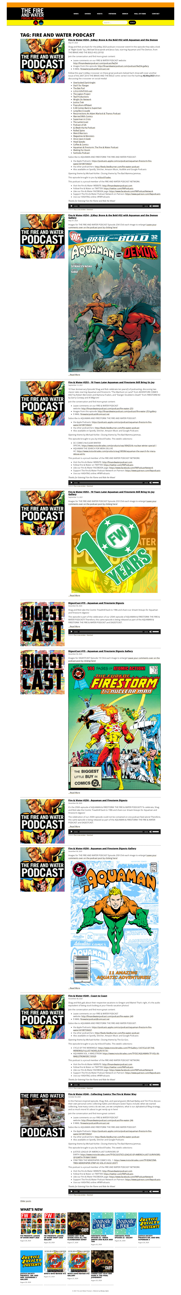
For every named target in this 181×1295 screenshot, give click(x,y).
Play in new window (79, 209)
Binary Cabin (105, 1291)
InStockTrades (104, 177)
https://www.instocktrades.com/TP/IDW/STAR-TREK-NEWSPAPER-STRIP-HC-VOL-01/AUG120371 (115, 1161)
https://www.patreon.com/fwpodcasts (142, 194)
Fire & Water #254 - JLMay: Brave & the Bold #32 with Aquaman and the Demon (113, 39)
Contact (155, 14)
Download (90, 209)
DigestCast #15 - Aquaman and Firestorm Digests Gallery (100, 651)
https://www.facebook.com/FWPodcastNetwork (131, 191)
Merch (125, 14)
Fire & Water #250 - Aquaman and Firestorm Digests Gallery (102, 848)
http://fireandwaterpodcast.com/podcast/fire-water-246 (107, 1120)
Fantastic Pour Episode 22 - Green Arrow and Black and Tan (102, 1239)
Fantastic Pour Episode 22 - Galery (124, 1237)
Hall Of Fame (140, 14)
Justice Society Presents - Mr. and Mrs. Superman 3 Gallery (29, 1276)
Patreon (112, 14)
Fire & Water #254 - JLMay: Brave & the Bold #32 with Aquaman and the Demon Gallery (113, 216)
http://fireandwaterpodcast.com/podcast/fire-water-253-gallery (127, 411)
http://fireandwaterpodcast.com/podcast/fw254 (95, 63)
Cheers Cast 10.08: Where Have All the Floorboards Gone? (77, 1238)
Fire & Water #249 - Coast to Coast (87, 995)
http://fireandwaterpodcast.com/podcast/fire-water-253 (107, 408)
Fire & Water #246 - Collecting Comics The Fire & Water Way (102, 1094)
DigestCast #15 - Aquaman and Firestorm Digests (96, 603)
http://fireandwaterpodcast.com (117, 185)
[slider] (156, 206)
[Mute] (150, 206)
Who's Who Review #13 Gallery (78, 1274)
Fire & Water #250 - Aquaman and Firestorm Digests (97, 800)
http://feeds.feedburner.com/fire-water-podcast (117, 166)
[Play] (71, 206)
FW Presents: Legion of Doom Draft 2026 (30, 1237)
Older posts (25, 1201)
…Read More (74, 374)
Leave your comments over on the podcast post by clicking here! (112, 226)
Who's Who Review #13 (55, 1273)
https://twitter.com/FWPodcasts (118, 188)
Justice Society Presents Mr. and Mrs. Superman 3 (149, 1238)
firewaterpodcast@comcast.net (94, 69)
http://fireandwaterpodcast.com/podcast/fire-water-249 (107, 1016)
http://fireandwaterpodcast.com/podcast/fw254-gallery (123, 66)
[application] (114, 206)
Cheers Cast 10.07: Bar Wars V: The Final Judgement (101, 1275)
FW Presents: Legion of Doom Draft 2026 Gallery (54, 1238)
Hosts (99, 14)
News (76, 14)
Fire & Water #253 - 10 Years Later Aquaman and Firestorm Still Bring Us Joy (111, 382)
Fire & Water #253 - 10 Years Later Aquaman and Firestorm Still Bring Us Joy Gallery (111, 493)
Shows (88, 14)
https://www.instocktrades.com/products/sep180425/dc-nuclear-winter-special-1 (119, 445)
